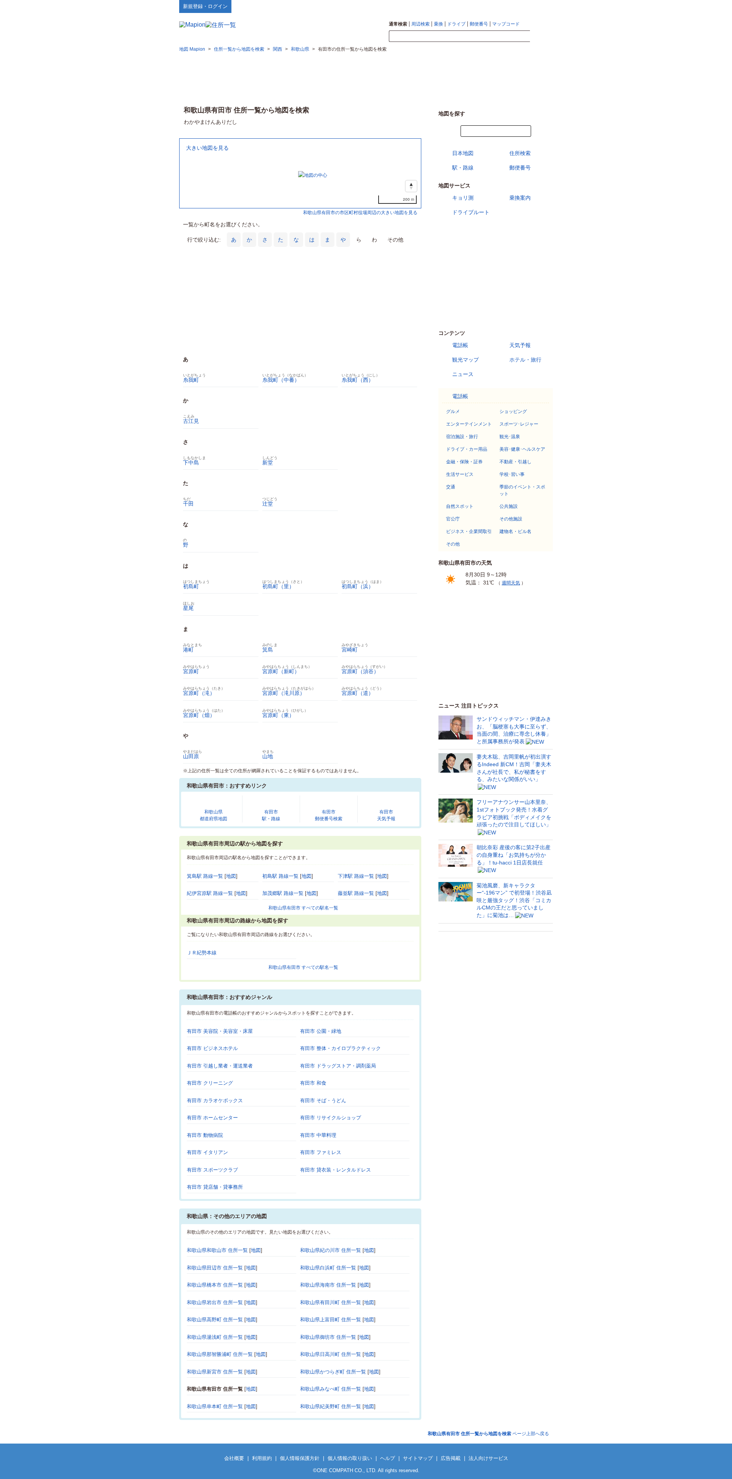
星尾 (188, 608)
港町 (188, 650)
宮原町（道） (358, 693)
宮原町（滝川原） (283, 693)
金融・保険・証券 (464, 461)
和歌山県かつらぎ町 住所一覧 (333, 1372)
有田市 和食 (313, 1083)
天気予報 (520, 345)
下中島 (191, 462)
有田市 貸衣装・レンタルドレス (335, 1170)
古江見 (191, 421)
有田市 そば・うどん (323, 1100)
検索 (541, 37)
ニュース (463, 374)
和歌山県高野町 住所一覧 (215, 1319)
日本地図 (463, 153)
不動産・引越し (515, 461)
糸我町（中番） (281, 380)
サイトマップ (540, 6)
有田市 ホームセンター (212, 1117)
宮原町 (191, 671)
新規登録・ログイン (205, 6)
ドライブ (456, 24)
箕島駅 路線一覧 (205, 876)
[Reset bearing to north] (411, 186)
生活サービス (460, 474)
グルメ (453, 411)
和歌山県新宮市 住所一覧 (215, 1372)
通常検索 (398, 24)
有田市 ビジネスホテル (212, 1048)
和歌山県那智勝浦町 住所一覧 (220, 1354)
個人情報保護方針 (299, 1458)
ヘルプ (516, 6)
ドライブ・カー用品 (466, 449)
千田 (188, 504)
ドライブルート (471, 212)
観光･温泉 (509, 436)
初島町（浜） (358, 586)
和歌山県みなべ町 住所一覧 (330, 1389)
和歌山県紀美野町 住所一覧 (330, 1406)
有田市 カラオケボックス (215, 1100)
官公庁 (453, 519)
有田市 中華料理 (318, 1135)
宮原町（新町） (281, 671)
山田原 (191, 756)
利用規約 (262, 1458)
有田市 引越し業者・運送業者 (220, 1066)
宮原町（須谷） (360, 671)
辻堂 (267, 504)
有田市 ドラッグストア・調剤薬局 (338, 1066)
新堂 (267, 462)
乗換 (438, 24)
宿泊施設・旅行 (462, 436)
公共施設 (508, 506)
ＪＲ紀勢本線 (202, 953)
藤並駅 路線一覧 (356, 893)
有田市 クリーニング (210, 1083)
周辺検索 (420, 24)
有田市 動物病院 (205, 1135)
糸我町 (191, 380)
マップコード (506, 24)
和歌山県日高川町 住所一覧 (330, 1354)
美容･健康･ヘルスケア (522, 449)
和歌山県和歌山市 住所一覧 (217, 1250)
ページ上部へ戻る (488, 1433)
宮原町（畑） (199, 715)
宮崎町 (350, 650)
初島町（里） (278, 586)
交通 (450, 487)
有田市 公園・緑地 (320, 1031)
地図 (231, 876)
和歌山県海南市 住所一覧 (328, 1285)
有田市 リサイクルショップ (330, 1117)
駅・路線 (463, 168)
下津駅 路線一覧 (356, 876)
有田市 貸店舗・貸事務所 (215, 1187)
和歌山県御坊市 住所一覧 (328, 1337)
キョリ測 (463, 198)
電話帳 (460, 345)
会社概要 (234, 1458)
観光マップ (465, 360)
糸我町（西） (358, 380)
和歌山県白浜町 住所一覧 (328, 1268)
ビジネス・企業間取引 (469, 531)
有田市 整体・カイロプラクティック (340, 1048)
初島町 (191, 586)
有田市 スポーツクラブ (212, 1170)
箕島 (267, 650)
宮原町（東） (278, 715)
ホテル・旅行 (525, 360)
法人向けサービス (488, 1458)
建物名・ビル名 (515, 531)
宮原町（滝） (199, 693)
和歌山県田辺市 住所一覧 (215, 1268)
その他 (453, 544)
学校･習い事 (512, 474)
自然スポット (460, 506)
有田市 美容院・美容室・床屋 (220, 1031)
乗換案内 (520, 198)
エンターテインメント (469, 424)
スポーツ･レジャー (518, 424)
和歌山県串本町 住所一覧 (215, 1406)
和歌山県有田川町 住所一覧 (330, 1302)
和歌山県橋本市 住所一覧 (215, 1285)
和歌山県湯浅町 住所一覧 (215, 1337)
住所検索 (520, 153)
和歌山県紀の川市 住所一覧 (330, 1250)
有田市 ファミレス (320, 1152)
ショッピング (513, 411)
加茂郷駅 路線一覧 (282, 893)
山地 (267, 756)
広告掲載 (451, 1458)
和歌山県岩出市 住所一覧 (215, 1302)
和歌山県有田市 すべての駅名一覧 (303, 908)
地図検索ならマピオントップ (478, 6)
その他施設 (510, 519)
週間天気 (511, 583)
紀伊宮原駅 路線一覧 (210, 893)
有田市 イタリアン (207, 1152)
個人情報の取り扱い (349, 1458)
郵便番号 (479, 24)
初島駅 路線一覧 (280, 876)
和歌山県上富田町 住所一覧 (330, 1319)
